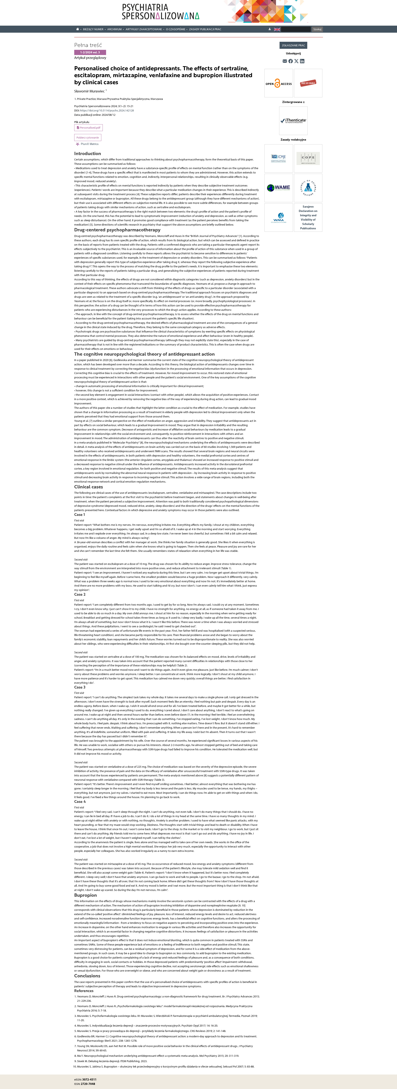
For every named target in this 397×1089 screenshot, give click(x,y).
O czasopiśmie (175, 29)
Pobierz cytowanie (88, 137)
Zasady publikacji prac (205, 29)
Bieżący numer (93, 29)
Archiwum (114, 29)
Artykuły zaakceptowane (144, 29)
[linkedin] (302, 61)
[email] (285, 61)
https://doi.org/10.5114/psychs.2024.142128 (107, 110)
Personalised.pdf (89, 127)
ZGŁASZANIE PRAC (293, 45)
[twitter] (296, 61)
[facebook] (290, 61)
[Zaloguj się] (269, 29)
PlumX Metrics (90, 144)
